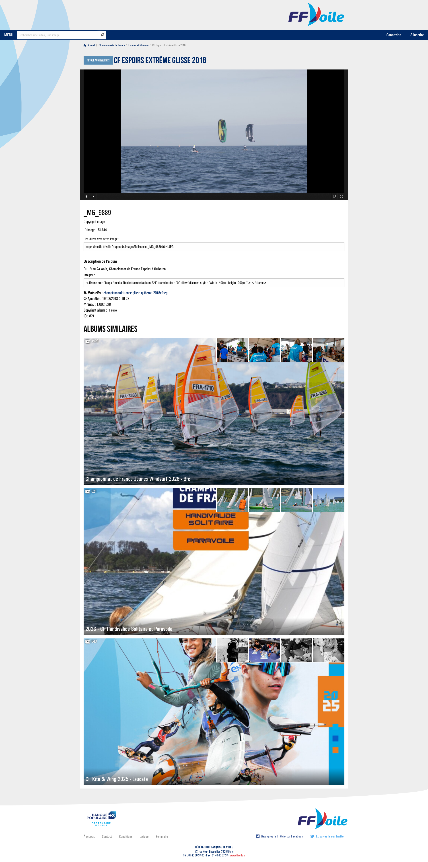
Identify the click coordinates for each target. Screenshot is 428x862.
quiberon (146, 293)
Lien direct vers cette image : (101, 239)
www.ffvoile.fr (237, 855)
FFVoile (316, 14)
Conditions (125, 836)
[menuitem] (90, 45)
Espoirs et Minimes (138, 45)
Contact (107, 836)
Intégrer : (89, 275)
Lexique (144, 836)
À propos (89, 836)
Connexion (393, 34)
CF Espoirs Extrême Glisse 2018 (160, 61)
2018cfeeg (160, 293)
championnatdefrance (117, 293)
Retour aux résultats (98, 60)
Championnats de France (112, 45)
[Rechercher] (102, 35)
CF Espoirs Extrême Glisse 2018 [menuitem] (168, 45)
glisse (136, 293)
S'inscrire (417, 34)
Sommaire (162, 836)
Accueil (91, 45)
